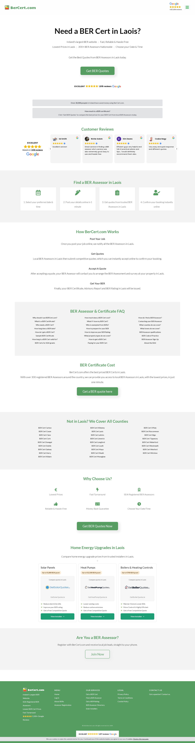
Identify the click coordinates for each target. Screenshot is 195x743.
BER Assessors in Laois (121, 243)
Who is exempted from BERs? (97, 325)
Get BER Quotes (97, 71)
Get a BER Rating (92, 701)
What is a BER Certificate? (45, 321)
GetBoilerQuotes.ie (137, 597)
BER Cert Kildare (44, 456)
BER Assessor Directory (95, 705)
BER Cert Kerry (45, 453)
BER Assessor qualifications (150, 332)
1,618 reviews (37, 150)
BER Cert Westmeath (150, 446)
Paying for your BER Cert (97, 343)
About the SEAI (150, 343)
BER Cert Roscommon (150, 431)
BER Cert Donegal (45, 442)
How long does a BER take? (45, 328)
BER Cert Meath (97, 453)
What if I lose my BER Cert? (97, 321)
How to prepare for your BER (97, 328)
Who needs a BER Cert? (45, 325)
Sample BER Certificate (45, 336)
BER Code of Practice (150, 336)
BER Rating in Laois (116, 288)
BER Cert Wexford (150, 449)
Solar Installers (91, 709)
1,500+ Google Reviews (33, 718)
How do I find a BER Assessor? (150, 318)
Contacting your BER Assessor (150, 321)
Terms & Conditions (125, 698)
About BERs (59, 701)
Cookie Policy (123, 701)
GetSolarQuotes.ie (57, 597)
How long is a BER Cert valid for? (45, 339)
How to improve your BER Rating (97, 332)
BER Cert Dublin (44, 446)
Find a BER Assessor (94, 698)
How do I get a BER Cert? (45, 332)
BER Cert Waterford (150, 442)
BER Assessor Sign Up (150, 339)
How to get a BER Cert (97, 339)
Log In (56, 698)
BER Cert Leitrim (97, 435)
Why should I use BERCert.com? (45, 318)
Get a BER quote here (97, 391)
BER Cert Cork (45, 438)
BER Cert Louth (97, 446)
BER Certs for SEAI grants (45, 343)
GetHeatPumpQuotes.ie (97, 597)
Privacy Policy (123, 694)
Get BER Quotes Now (97, 526)
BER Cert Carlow (44, 428)
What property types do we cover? (97, 336)
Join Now (97, 654)
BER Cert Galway (45, 449)
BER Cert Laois (97, 431)
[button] (175, 6)
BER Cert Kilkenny (97, 428)
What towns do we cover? (150, 328)
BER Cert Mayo (97, 449)
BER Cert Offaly (150, 428)
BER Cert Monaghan (97, 456)
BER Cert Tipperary (150, 438)
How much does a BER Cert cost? (97, 318)
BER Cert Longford (97, 442)
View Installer (56, 616)
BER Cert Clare (45, 435)
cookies (130, 739)
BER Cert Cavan (45, 431)
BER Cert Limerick (97, 438)
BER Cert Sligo (150, 435)
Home (56, 694)
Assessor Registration (62, 705)
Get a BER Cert (92, 694)
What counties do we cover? (150, 325)
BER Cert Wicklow (150, 453)
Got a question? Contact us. (159, 694)
